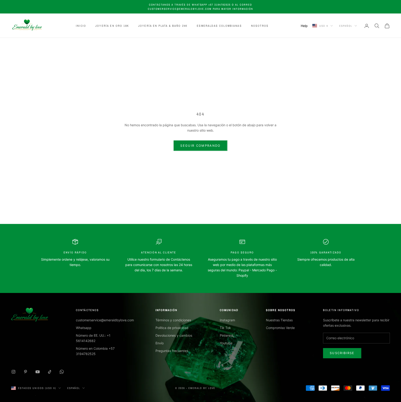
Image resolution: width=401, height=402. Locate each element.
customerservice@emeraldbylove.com (105, 320)
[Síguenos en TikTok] (49, 371)
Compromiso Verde (280, 328)
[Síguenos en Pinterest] (25, 371)
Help (304, 26)
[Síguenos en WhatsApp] (61, 371)
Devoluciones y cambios (173, 335)
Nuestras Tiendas (279, 320)
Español (345, 25)
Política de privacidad (171, 328)
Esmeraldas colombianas (219, 26)
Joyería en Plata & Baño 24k (163, 26)
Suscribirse (342, 353)
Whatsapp (83, 328)
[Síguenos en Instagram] (13, 371)
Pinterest (226, 335)
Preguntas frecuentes (171, 351)
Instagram (227, 320)
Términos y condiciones (173, 320)
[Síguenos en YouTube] (37, 371)
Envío (159, 343)
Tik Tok (225, 328)
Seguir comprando (200, 145)
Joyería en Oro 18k (112, 26)
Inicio (81, 26)
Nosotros (259, 26)
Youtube (226, 343)
